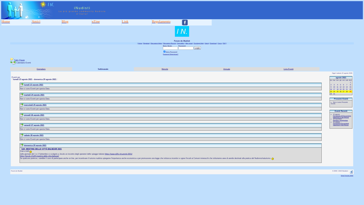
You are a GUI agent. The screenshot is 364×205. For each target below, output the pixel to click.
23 (331, 91)
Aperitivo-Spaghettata (340, 120)
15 (350, 87)
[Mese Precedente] (334, 77)
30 (331, 94)
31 (334, 94)
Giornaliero (41, 69)
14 (347, 87)
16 (331, 89)
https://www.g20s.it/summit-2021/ (118, 154)
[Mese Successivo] (347, 77)
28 (347, 91)
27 (343, 91)
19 (340, 89)
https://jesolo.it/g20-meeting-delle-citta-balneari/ (39, 156)
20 (343, 89)
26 (340, 91)
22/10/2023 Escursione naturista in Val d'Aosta (341, 124)
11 (337, 87)
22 (350, 89)
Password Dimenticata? (170, 54)
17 (334, 89)
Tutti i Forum (19, 60)
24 (334, 91)
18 (337, 89)
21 (347, 89)
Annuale (226, 69)
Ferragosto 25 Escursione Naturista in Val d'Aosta (342, 116)
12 (340, 87)
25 (337, 91)
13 (343, 87)
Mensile (165, 69)
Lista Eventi (288, 69)
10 (334, 87)
